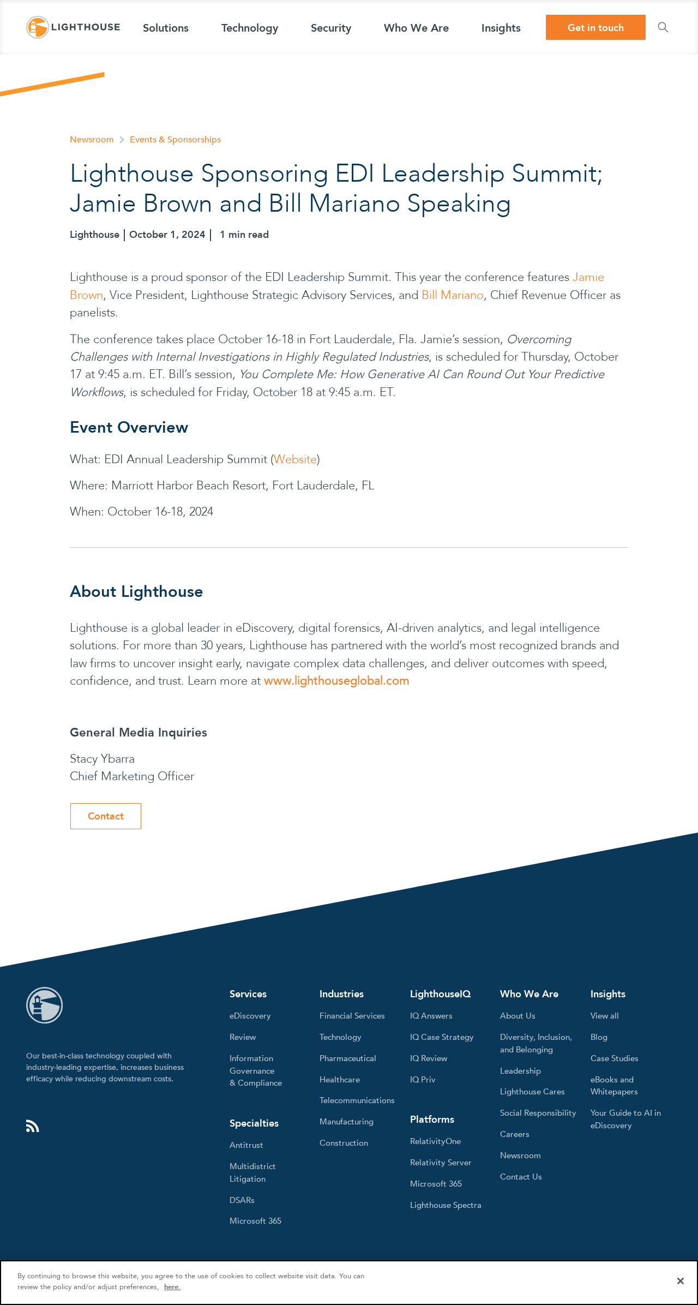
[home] (74, 27)
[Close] (681, 1281)
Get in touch (596, 28)
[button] (166, 27)
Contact (106, 816)
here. (172, 1286)
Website (295, 459)
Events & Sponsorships (175, 140)
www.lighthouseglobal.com (337, 681)
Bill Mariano (453, 295)
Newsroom (92, 140)
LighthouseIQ (440, 994)
